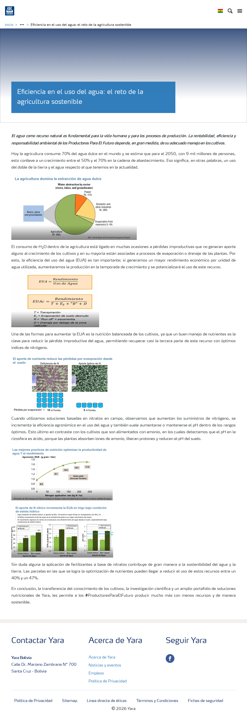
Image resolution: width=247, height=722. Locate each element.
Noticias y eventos (105, 665)
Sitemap (69, 701)
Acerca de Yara (102, 657)
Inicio (9, 25)
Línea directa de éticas (107, 701)
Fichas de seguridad (205, 701)
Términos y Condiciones (157, 701)
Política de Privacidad (108, 681)
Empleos (96, 673)
